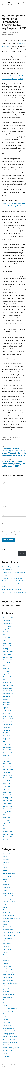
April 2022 (6, 741)
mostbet (5, 963)
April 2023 (6, 708)
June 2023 (6, 702)
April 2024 (6, 674)
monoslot (6, 961)
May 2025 (6, 637)
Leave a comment (8, 34)
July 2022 (6, 733)
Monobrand (7, 955)
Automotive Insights (9, 873)
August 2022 (7, 730)
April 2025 (6, 640)
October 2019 (7, 806)
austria (5, 871)
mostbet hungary (8, 969)
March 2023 (7, 711)
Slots (4, 1014)
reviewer (6, 1006)
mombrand (6, 947)
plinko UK (6, 989)
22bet (5, 868)
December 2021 (8, 753)
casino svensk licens (9, 896)
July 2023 (6, 699)
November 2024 (8, 654)
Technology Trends (9, 1031)
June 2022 (6, 736)
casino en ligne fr (8, 893)
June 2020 (6, 784)
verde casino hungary (10, 1036)
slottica (5, 1020)
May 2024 (6, 671)
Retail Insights (7, 997)
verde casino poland (9, 1039)
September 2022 (8, 727)
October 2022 (7, 725)
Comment (5, 487)
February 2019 (7, 829)
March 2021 (7, 764)
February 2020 (7, 795)
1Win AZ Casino (8, 854)
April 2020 (6, 789)
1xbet (5, 857)
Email (3, 515)
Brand (5, 879)
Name (4, 506)
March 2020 (7, 792)
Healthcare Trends (9, 927)
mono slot (6, 952)
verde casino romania (10, 1042)
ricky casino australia (10, 1008)
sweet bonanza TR (9, 1028)
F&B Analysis (7, 913)
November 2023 (8, 688)
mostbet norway (8, 972)
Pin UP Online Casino (10, 983)
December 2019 (8, 800)
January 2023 (7, 716)
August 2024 (7, 663)
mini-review (7, 941)
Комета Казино (8, 1051)
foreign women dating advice (12, 918)
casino (5, 890)
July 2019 (6, 815)
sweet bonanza (7, 1025)
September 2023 (8, 694)
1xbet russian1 (7, 865)
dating (5, 907)
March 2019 (7, 826)
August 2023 (7, 696)
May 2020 (6, 786)
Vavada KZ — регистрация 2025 (12, 578)
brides (5, 882)
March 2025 (7, 643)
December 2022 (8, 719)
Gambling (6, 921)
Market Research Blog (10, 2)
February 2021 (7, 767)
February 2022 (7, 747)
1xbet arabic (7, 859)
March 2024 (7, 677)
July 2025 (6, 632)
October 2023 (7, 691)
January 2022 (7, 750)
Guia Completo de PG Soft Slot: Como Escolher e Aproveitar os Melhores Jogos (14, 584)
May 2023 (6, 705)
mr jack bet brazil (8, 975)
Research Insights (8, 994)
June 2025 (6, 635)
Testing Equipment (9, 1034)
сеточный (6, 1056)
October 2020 (7, 775)
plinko (5, 986)
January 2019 (7, 831)
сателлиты (6, 1053)
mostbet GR (7, 966)
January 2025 (7, 649)
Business (6, 885)
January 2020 (7, 798)
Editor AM (6, 32)
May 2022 (6, 739)
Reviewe (6, 1003)
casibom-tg (6, 887)
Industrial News (8, 930)
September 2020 (8, 778)
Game (5, 924)
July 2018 (6, 840)
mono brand (7, 949)
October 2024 (7, 657)
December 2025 (8, 618)
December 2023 (8, 685)
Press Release (7, 439)
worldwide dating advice (11, 1048)
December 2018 (8, 834)
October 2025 (7, 623)
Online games (7, 977)
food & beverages (8, 916)
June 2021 (6, 755)
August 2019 (7, 812)
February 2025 (7, 646)
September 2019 (8, 809)
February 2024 (7, 680)
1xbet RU (6, 862)
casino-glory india (9, 899)
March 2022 (7, 744)
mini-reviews (7, 944)
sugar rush (6, 1022)
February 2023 (7, 713)
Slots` (5, 1017)
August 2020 (7, 781)
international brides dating (11, 932)
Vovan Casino (7, 1045)
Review (5, 1000)
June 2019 (6, 817)
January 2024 (7, 682)
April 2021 (6, 761)
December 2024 (8, 651)
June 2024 (6, 668)
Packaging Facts (8, 980)
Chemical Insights (9, 902)
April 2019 (6, 823)
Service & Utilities (9, 1011)
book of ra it (7, 876)
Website (4, 523)
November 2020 (8, 772)
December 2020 (8, 770)
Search (4, 549)
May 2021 (6, 758)
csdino (5, 904)
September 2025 (8, 626)
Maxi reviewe (7, 938)
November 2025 (8, 621)
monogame (6, 958)
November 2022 (8, 722)
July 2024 (6, 666)
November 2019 (8, 803)
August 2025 (7, 629)
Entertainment (7, 910)
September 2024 (8, 660)
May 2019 (6, 820)
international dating (9, 935)
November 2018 (8, 837)
